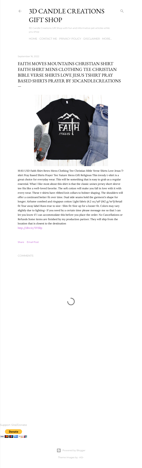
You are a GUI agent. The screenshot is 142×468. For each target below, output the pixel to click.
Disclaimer (91, 38)
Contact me (48, 38)
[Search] (122, 10)
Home (33, 38)
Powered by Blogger (73, 450)
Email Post (33, 242)
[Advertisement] (71, 379)
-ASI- (81, 457)
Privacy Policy (70, 38)
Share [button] (21, 242)
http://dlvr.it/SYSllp (30, 228)
